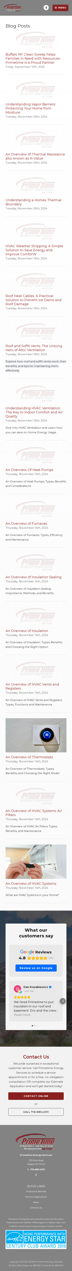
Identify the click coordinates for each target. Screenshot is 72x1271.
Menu (61, 7)
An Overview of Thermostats (29, 757)
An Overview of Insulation (27, 631)
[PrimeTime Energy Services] (13, 8)
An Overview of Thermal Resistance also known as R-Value (35, 156)
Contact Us (36, 1207)
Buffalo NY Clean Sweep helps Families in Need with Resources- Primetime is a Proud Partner (33, 58)
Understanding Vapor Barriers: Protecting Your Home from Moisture (31, 108)
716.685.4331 (37, 1169)
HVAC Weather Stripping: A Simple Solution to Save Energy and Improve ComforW (34, 250)
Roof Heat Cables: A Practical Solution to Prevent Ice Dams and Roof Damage (33, 300)
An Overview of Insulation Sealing (33, 577)
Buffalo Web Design (19, 1265)
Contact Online (36, 1096)
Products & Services (36, 1191)
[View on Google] (17, 989)
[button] (9, 1001)
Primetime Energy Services (36, 1155)
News (36, 1202)
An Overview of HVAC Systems (31, 884)
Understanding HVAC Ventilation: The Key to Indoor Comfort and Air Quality (34, 412)
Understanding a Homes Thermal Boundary (33, 202)
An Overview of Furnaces (26, 524)
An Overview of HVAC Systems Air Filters (34, 813)
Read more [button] (22, 1015)
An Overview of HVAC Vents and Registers (32, 686)
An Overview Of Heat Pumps (29, 470)
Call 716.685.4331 (36, 1112)
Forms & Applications (36, 1196)
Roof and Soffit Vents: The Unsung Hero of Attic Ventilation (34, 348)
